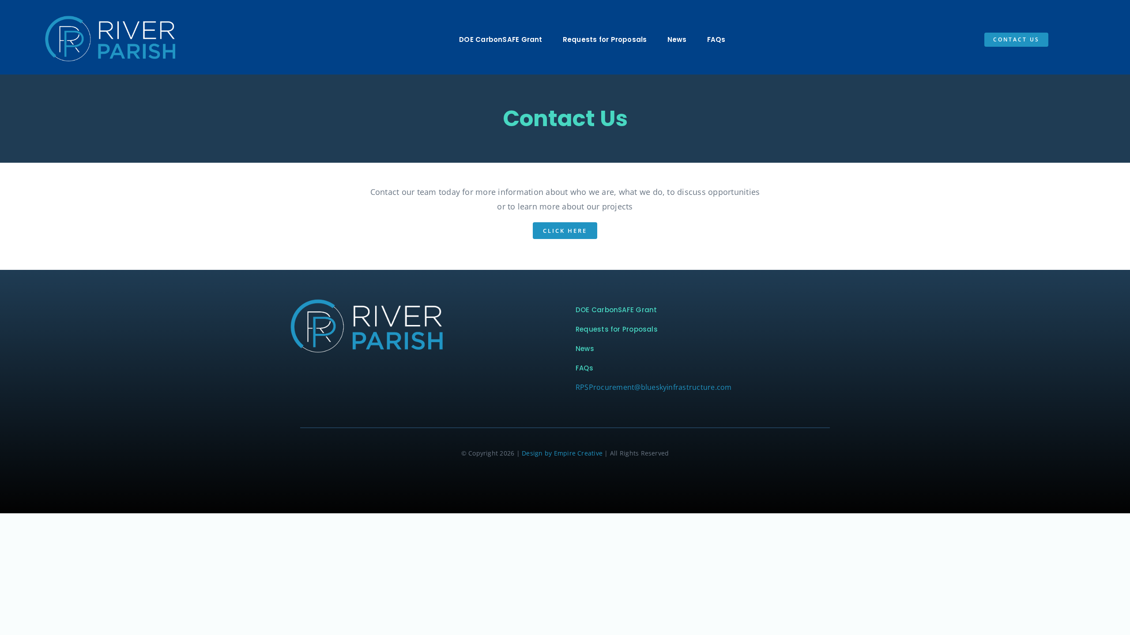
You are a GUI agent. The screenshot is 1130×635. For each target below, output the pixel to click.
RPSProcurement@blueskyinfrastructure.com (654, 387)
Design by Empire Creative (562, 453)
